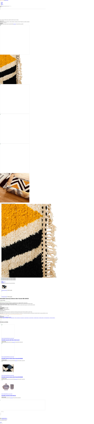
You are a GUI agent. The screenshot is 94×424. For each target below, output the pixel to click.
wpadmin (16, 360)
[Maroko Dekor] (6, 0)
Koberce (2, 282)
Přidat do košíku (2, 316)
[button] (3, 338)
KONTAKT (2, 411)
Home (2, 281)
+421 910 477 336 (4, 418)
